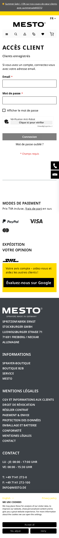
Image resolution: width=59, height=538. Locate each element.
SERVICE (8, 373)
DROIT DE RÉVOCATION (18, 405)
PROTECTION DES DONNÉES (21, 420)
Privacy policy (49, 498)
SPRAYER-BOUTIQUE (16, 363)
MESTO (7, 378)
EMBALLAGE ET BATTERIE (19, 425)
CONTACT (9, 441)
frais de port (33, 208)
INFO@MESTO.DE (14, 487)
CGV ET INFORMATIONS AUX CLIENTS (28, 399)
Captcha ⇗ (45, 126)
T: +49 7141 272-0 (14, 477)
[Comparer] (34, 34)
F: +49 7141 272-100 (16, 482)
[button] (53, 18)
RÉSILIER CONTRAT (15, 410)
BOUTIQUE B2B (13, 368)
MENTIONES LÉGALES (16, 436)
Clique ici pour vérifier (31, 122)
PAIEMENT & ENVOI (15, 415)
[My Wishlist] (43, 34)
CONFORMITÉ (11, 430)
